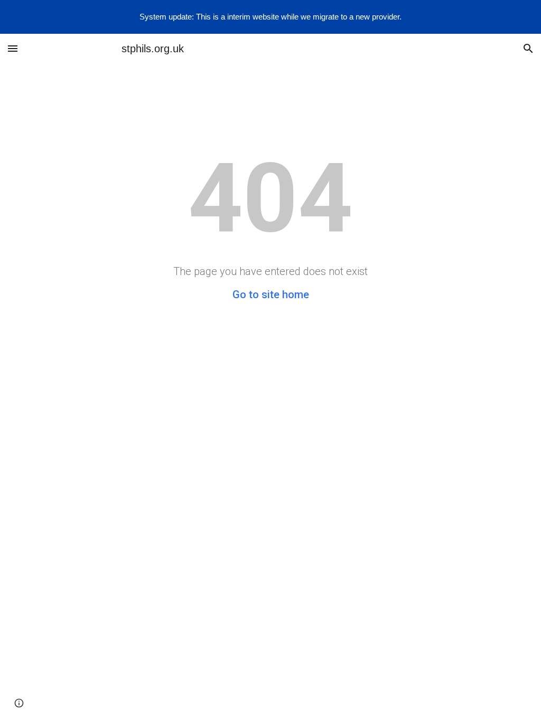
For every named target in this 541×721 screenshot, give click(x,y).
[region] (270, 17)
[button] (12, 48)
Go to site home (270, 294)
